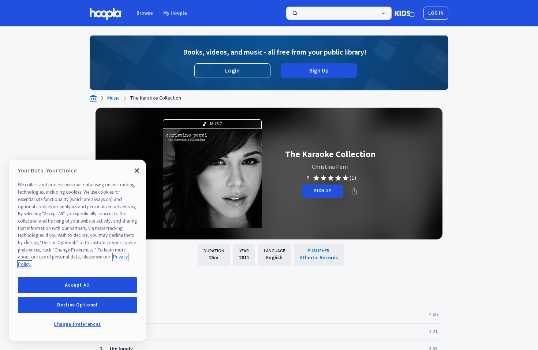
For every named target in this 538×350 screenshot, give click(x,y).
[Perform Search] (339, 13)
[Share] (354, 191)
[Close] (137, 171)
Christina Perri (330, 167)
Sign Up (319, 71)
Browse (145, 13)
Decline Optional (77, 305)
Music (113, 98)
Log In (436, 13)
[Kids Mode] (405, 13)
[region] (77, 250)
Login (232, 71)
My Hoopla (175, 13)
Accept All (77, 285)
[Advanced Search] (384, 13)
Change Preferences (77, 324)
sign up (322, 191)
